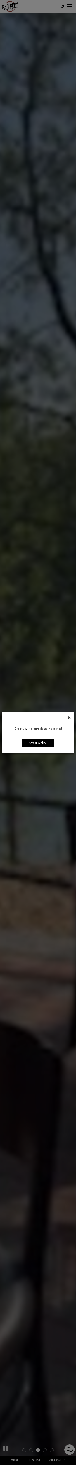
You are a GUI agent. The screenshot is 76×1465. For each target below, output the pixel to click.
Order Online (38, 743)
